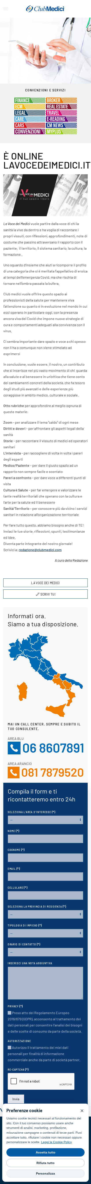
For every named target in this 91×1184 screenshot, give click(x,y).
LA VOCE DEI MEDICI (45, 583)
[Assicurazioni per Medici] (61, 100)
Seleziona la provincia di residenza (37, 906)
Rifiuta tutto (45, 1163)
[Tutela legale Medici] (29, 112)
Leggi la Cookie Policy (56, 1142)
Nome (13, 830)
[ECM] (29, 106)
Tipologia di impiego (25, 925)
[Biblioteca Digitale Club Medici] (61, 118)
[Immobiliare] (61, 106)
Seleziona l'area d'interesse (31, 812)
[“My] (61, 131)
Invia (15, 1099)
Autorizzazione (19, 1040)
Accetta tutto (45, 1152)
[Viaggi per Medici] (61, 112)
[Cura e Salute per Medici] (29, 118)
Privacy (15, 1006)
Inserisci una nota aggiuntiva (30, 963)
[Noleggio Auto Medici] (29, 125)
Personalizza (45, 1173)
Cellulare (17, 887)
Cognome (16, 849)
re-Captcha (18, 1069)
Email (14, 868)
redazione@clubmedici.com (40, 550)
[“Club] (61, 125)
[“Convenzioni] (29, 131)
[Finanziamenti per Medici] (29, 100)
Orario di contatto (24, 944)
